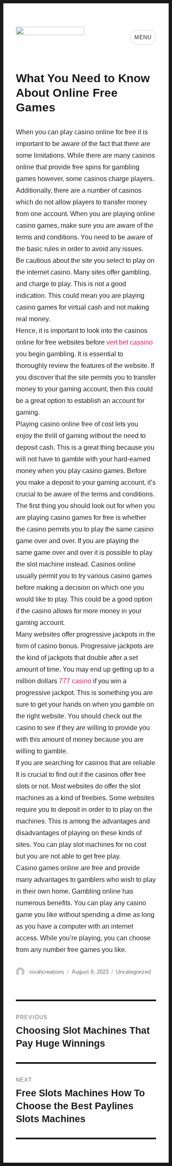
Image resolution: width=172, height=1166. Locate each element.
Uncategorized (133, 972)
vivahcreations (46, 972)
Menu (142, 37)
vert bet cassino (129, 342)
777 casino (75, 681)
